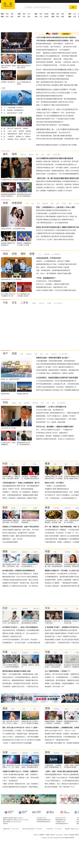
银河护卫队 (27, 134)
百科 (41, 354)
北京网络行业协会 (38, 812)
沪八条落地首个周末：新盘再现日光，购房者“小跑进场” (55, 373)
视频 (41, 14)
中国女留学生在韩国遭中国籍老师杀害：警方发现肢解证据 (56, 99)
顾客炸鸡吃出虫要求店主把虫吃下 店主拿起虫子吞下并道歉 (56, 145)
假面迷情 (28, 131)
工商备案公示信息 (60, 821)
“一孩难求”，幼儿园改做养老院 (55, 486)
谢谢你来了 (23, 139)
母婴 (62, 14)
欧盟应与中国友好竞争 (43, 59)
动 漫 (3, 136)
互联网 (14, 403)
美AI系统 (58, 62)
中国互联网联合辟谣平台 (61, 823)
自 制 (3, 131)
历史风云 (36, 652)
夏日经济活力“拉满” (70, 47)
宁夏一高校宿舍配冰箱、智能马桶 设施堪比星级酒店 (54, 135)
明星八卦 (23, 154)
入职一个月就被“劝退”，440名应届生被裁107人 (61, 498)
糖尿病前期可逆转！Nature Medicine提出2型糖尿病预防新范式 (23, 577)
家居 (28, 16)
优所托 (38, 53)
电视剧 (46, 14)
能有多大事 (18, 128)
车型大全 (41, 303)
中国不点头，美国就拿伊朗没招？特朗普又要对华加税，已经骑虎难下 (26, 680)
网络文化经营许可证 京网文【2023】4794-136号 (15, 819)
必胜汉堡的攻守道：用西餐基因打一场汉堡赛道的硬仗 (20, 630)
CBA (32, 203)
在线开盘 (54, 354)
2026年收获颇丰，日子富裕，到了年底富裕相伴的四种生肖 (22, 730)
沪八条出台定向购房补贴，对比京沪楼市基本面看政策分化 (56, 381)
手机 (42, 403)
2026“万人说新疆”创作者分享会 (46, 65)
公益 (55, 652)
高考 (55, 464)
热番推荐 (36, 753)
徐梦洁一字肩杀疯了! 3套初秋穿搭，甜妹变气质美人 (20, 498)
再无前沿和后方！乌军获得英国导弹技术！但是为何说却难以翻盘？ (25, 677)
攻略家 (35, 508)
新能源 (46, 16)
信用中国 (5, 823)
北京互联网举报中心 (24, 812)
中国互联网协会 (66, 812)
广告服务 (47, 835)
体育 (5, 203)
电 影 (3, 134)
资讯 (35, 354)
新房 (24, 16)
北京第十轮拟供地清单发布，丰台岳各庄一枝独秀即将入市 (56, 387)
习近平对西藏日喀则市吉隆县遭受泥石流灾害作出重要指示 (56, 37)
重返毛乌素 (57, 59)
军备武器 (25, 652)
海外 (46, 354)
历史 (5, 608)
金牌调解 (10, 139)
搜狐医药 (14, 552)
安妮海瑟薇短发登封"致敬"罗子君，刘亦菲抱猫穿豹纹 (20, 486)
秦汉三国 (14, 608)
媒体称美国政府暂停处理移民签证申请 (49, 96)
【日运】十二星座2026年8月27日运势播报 (17, 743)
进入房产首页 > (63, 354)
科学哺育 (67, 552)
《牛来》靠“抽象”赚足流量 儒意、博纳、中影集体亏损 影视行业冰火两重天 (27, 774)
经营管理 (46, 254)
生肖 (34, 709)
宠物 (47, 708)
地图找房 (29, 354)
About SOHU (59, 835)
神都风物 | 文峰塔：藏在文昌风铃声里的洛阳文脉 (19, 536)
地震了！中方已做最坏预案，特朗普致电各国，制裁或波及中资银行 (25, 674)
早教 (55, 552)
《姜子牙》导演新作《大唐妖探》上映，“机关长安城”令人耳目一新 (25, 777)
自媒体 (34, 303)
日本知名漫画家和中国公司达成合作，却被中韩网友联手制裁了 (24, 787)
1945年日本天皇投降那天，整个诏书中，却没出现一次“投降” (23, 639)
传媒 (66, 652)
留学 (66, 464)
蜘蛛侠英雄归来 (12, 134)
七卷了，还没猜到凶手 (10, 781)
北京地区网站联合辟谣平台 (43, 821)
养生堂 (16, 139)
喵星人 (67, 709)
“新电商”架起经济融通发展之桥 (46, 50)
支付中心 (36, 835)
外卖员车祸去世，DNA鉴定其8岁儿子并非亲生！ (61, 573)
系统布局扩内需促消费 (69, 56)
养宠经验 (56, 709)
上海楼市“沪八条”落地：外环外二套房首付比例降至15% (55, 367)
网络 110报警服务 (51, 812)
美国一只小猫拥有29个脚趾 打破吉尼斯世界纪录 (52, 105)
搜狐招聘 (41, 835)
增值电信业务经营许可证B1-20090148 (13, 818)
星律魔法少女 (20, 136)
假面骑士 (28, 136)
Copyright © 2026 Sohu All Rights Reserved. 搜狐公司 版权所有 (57, 837)
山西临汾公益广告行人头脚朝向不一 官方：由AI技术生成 (55, 112)
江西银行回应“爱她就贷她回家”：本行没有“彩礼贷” (53, 132)
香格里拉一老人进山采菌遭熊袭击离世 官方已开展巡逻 (55, 116)
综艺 (42, 154)
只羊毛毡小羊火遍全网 (67, 65)
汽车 (5, 302)
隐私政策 (71, 835)
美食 (47, 507)
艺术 (77, 608)
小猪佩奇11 (11, 136)
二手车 (24, 302)
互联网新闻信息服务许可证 (43, 819)
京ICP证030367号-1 (60, 818)
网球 (69, 203)
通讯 (19, 403)
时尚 (5, 463)
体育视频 (17, 203)
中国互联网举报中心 (11, 812)
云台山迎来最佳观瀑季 (10, 542)
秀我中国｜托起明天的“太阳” (12, 636)
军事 (7, 14)
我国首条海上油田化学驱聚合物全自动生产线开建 (60, 53)
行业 (39, 254)
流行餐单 (56, 508)
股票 (31, 253)
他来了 (15, 131)
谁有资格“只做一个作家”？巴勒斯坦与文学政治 (61, 636)
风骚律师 (25, 128)
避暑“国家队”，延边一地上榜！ (12, 539)
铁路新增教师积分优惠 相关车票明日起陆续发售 (52, 79)
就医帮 (35, 552)
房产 (5, 353)
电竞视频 (56, 753)
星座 (5, 708)
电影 (37, 154)
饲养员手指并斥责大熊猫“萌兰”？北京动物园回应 (52, 125)
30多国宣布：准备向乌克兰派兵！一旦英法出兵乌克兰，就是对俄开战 (26, 686)
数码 (53, 403)
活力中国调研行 (64, 50)
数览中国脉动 (58, 43)
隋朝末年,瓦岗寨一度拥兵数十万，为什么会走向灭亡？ (21, 633)
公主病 (10, 131)
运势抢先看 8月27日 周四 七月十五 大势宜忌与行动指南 (21, 740)
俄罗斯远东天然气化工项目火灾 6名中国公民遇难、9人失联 (56, 93)
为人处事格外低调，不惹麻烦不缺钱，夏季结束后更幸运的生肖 (24, 734)
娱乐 (5, 154)
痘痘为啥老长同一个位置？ (15, 113)
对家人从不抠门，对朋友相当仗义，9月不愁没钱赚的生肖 (22, 737)
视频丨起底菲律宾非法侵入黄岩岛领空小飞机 (51, 82)
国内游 (13, 508)
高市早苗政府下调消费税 (44, 62)
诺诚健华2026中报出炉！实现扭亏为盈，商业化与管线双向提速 (24, 583)
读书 (66, 608)
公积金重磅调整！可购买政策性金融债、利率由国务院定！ (56, 361)
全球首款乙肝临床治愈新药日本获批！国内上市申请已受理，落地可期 (26, 580)
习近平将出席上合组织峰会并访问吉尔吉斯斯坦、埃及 (54, 40)
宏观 (7, 16)
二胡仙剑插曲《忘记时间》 (15, 107)
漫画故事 (14, 753)
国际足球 (45, 203)
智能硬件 (27, 403)
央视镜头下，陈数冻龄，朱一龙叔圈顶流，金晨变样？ (20, 492)
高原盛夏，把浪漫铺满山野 (15, 110)
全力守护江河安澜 (42, 47)
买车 (41, 16)
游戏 (47, 752)
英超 (24, 14)
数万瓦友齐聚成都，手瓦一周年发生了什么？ (60, 787)
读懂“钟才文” (69, 43)
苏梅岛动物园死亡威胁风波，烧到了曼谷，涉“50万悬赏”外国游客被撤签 (26, 530)
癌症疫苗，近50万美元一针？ (55, 686)
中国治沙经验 (68, 59)
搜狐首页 (8, 4)
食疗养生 (67, 508)
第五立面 (10, 128)
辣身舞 (20, 134)
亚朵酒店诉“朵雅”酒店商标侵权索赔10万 (49, 122)
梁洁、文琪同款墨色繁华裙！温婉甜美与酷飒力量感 (20, 495)
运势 (23, 709)
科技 (5, 402)
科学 (47, 403)
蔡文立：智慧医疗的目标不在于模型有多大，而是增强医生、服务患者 (26, 573)
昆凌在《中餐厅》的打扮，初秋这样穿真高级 (17, 489)
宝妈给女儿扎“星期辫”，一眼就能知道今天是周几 (61, 583)
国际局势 (14, 652)
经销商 (49, 303)
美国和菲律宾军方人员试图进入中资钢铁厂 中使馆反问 (55, 76)
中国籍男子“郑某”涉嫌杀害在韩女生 (57, 489)
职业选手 (67, 753)
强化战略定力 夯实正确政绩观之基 (48, 56)
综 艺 (3, 139)
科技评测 (35, 403)
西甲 (57, 203)
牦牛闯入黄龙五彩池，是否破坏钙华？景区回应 (18, 533)
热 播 (3, 128)
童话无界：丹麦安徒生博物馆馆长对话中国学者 (61, 630)
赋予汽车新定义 (55, 47)
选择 (29, 139)
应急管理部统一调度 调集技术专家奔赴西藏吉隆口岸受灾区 (56, 73)
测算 (12, 709)
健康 (62, 16)
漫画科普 (25, 753)
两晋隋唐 (25, 608)
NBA (28, 14)
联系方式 (52, 835)
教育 (57, 16)
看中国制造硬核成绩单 (43, 43)
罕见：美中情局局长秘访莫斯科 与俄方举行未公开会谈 (55, 102)
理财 (12, 16)
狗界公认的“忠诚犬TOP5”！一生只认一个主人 (60, 730)
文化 (74, 14)
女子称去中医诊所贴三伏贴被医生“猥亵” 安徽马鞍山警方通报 (57, 85)
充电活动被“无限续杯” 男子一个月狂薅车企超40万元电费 (55, 119)
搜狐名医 (25, 552)
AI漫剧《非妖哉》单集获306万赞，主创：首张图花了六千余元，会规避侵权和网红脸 (31, 784)
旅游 (57, 14)
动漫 (74, 16)
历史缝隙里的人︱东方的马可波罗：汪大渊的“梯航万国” (21, 642)
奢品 (34, 464)
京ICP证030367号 (41, 818)
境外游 (24, 508)
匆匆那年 (21, 131)
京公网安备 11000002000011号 (13, 821)
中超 (38, 203)
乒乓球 (63, 203)
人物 (23, 464)
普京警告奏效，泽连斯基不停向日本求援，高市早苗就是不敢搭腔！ (25, 683)
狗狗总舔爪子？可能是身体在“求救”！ (57, 740)
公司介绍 (66, 835)
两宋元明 (36, 608)
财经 (5, 253)
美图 (48, 154)
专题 (12, 14)
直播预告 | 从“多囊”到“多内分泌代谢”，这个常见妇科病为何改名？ (24, 586)
